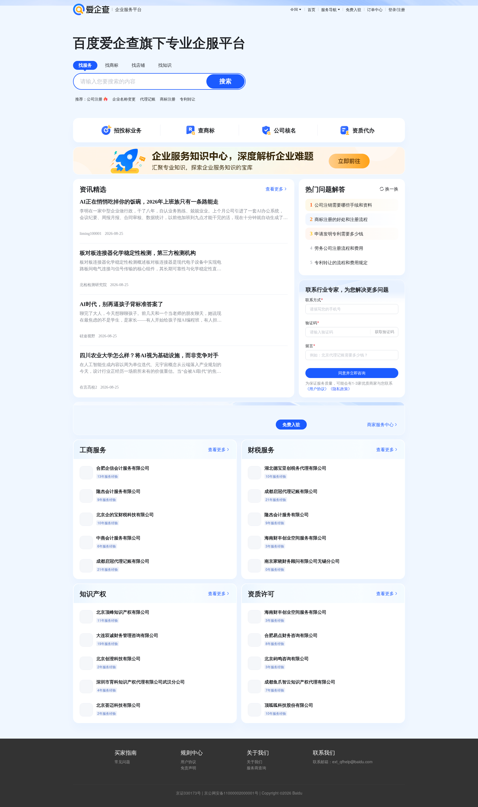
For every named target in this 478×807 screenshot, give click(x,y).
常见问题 (122, 761)
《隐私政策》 (340, 388)
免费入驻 (353, 9)
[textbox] (159, 81)
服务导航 (329, 9)
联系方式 (313, 300)
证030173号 (190, 793)
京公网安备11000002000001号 (231, 793)
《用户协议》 (317, 388)
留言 (309, 346)
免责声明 (188, 767)
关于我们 (254, 761)
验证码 (311, 323)
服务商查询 (256, 767)
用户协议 (188, 761)
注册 (401, 9)
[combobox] (159, 81)
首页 (311, 9)
